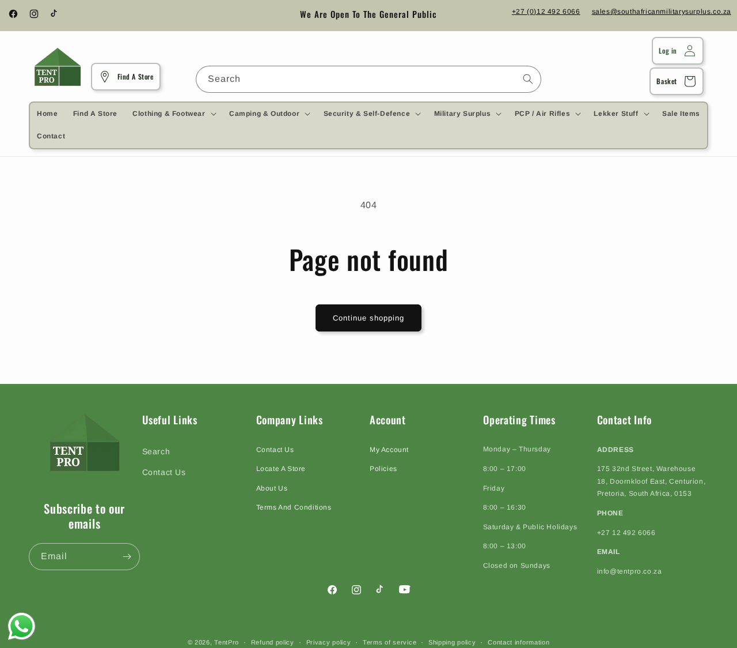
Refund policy (272, 641)
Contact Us (164, 471)
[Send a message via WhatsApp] (21, 626)
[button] (173, 113)
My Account (389, 449)
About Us (272, 488)
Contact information (518, 641)
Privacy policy (328, 641)
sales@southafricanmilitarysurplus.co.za (661, 11)
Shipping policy (452, 641)
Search (156, 451)
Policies (383, 468)
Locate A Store (281, 468)
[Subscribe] (126, 556)
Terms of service (389, 641)
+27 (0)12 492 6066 (546, 11)
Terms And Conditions (294, 507)
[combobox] (368, 79)
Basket (666, 81)
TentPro (226, 642)
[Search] (528, 79)
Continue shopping (368, 318)
